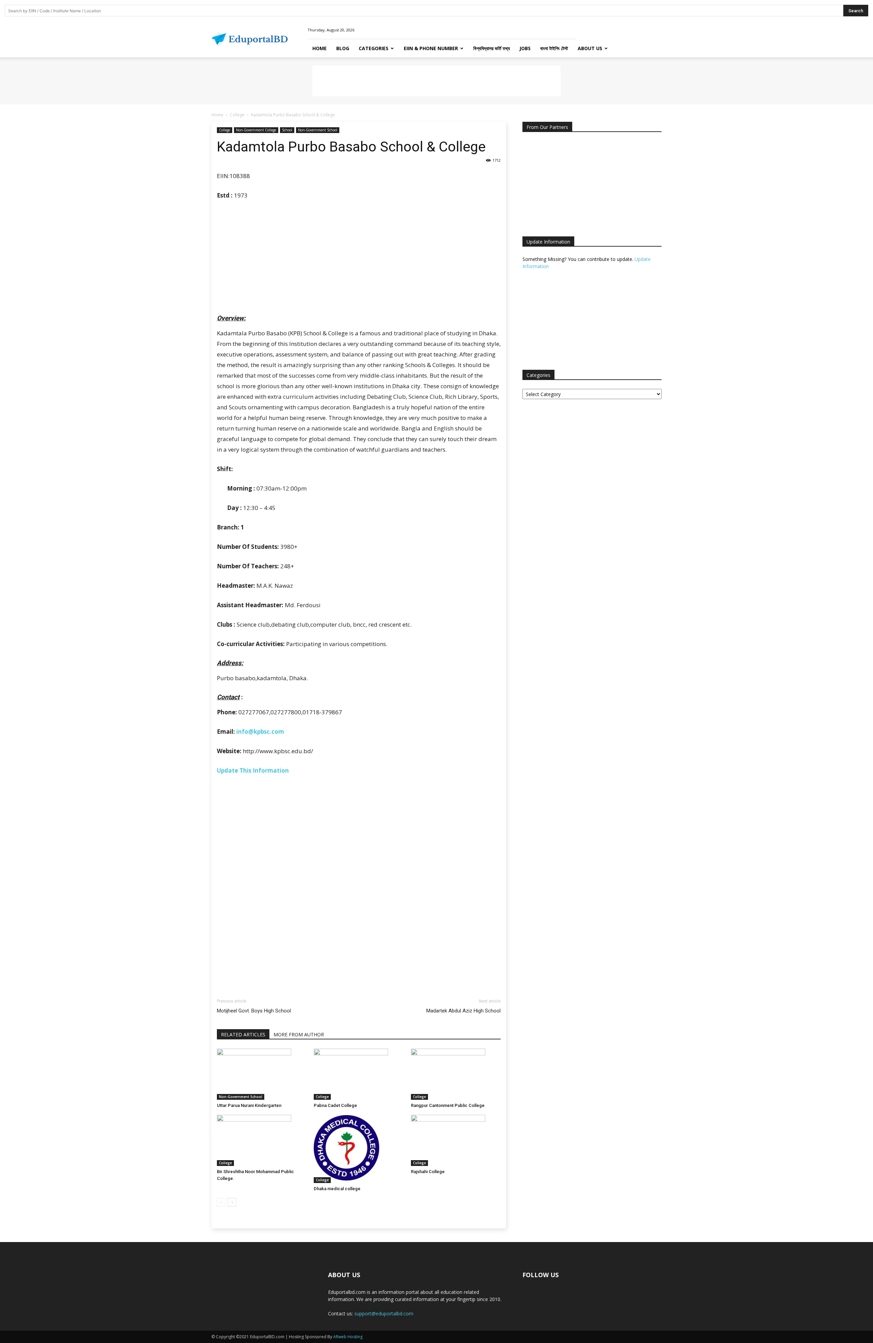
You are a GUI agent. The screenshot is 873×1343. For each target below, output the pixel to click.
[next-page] (232, 1202)
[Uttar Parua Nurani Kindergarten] (262, 1074)
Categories (373, 48)
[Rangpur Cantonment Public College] (456, 1074)
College (237, 115)
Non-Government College (256, 130)
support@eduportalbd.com (383, 1313)
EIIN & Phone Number (431, 48)
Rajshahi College (428, 1171)
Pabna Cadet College (335, 1105)
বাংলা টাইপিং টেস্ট (554, 48)
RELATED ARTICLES (243, 1034)
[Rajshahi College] (456, 1140)
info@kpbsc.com (260, 731)
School (287, 130)
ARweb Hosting (347, 1337)
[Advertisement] (436, 80)
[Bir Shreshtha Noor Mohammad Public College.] (262, 1140)
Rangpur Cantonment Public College (448, 1105)
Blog (342, 48)
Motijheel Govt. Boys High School (254, 1011)
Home (319, 48)
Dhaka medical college (337, 1188)
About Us (590, 48)
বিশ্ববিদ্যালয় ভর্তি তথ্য (491, 48)
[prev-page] (221, 1202)
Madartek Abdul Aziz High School (463, 1011)
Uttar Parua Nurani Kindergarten (249, 1105)
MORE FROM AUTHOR (298, 1034)
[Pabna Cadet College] (358, 1074)
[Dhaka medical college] (358, 1149)
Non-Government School (317, 130)
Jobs (525, 48)
